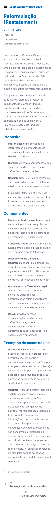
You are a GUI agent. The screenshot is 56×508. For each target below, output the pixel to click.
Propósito (8, 35)
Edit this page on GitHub (18, 472)
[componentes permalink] (2, 213)
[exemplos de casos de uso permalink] (2, 343)
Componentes (10, 39)
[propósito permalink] (2, 137)
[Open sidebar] (5, 6)
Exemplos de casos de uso (17, 43)
